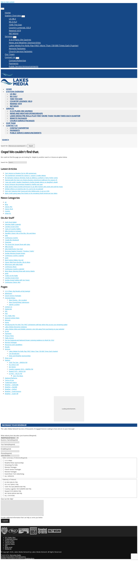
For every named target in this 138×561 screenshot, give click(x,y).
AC (6, 202)
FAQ (6, 313)
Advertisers (8, 293)
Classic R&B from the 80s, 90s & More (17, 262)
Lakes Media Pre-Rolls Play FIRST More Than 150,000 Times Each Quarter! (43, 45)
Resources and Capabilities (13, 345)
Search (31, 146)
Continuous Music (11, 267)
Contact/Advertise (17, 60)
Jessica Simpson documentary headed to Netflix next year (24, 184)
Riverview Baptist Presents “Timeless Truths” (19, 251)
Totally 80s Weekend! (12, 240)
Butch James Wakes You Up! (14, 260)
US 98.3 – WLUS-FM (15, 374)
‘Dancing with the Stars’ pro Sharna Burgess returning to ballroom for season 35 (31, 180)
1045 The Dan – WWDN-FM (18, 362)
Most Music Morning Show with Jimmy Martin (20, 271)
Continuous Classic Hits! (12, 282)
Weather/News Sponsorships (14, 463)
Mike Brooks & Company (13, 231)
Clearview (8, 242)
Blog (6, 204)
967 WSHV (13, 33)
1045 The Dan (15, 24)
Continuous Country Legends (14, 256)
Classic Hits (8, 207)
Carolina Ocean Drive (12, 227)
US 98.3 (12, 18)
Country (7, 211)
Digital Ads (8, 309)
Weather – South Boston (13, 391)
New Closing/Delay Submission (19, 302)
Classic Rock (9, 209)
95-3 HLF (13, 21)
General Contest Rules (12, 318)
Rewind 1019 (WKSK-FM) (13, 491)
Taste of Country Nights (13, 229)
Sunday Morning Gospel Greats (15, 253)
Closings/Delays (10, 298)
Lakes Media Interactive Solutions (16, 327)
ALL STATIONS (10, 496)
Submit (5, 521)
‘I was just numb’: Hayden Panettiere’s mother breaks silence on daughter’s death (31, 182)
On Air (7, 331)
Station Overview (13, 15)
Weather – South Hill (11, 394)
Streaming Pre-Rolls (11, 465)
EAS (6, 311)
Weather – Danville (11, 387)
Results (7, 347)
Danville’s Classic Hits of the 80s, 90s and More (20, 233)
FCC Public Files (10, 316)
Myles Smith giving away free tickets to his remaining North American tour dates (31, 193)
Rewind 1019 (15, 30)
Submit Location (14, 305)
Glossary (8, 320)
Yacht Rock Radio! (11, 222)
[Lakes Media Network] (14, 77)
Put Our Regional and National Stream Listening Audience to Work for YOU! (29, 340)
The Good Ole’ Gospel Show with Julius (17, 244)
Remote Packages (17, 48)
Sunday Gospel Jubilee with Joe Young (17, 280)
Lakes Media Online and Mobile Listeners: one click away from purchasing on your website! (34, 329)
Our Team (10, 54)
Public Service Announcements (23, 66)
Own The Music (18, 376)
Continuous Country (11, 238)
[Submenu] (23, 16)
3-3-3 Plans (8, 460)
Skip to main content (7, 2)
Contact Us (10, 57)
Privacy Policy (9, 336)
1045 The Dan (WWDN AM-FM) (15, 487)
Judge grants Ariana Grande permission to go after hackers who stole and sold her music (34, 187)
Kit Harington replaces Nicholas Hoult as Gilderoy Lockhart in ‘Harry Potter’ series (31, 178)
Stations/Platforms (11, 378)
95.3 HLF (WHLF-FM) (11, 484)
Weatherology (29, 558)
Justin (6, 258)
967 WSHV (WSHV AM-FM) (13, 493)
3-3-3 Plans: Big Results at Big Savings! (17, 291)
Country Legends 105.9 (20, 27)
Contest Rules (10, 544)
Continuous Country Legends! (14, 269)
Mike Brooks (9, 247)
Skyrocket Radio (15, 555)
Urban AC (8, 213)
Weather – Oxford (11, 389)
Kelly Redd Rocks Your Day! (14, 249)
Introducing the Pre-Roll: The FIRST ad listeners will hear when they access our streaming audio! (36, 325)
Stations (7, 360)
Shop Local (8, 358)
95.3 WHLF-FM (14, 365)
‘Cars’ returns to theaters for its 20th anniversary (20, 173)
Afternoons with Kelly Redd (14, 264)
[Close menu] (2, 9)
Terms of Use (9, 380)
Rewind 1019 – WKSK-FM (17, 371)
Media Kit (8, 549)
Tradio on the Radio (11, 276)
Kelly (6, 235)
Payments (13, 63)
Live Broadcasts (14, 353)
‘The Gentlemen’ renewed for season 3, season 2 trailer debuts (25, 175)
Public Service (9, 338)
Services (9, 36)
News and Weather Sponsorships (25, 42)
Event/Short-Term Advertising (14, 474)
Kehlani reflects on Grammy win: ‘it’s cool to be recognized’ (24, 189)
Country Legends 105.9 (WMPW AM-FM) (18, 489)
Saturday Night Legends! (13, 224)
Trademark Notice (11, 382)
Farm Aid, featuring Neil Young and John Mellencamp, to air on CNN (27, 191)
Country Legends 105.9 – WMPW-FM (21, 369)
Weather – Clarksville (11, 385)
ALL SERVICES (9, 476)
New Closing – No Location (18, 300)
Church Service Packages (20, 51)
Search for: (4, 146)
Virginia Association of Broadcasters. (13, 557)
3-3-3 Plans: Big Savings (20, 39)
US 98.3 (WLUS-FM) (11, 482)
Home (8, 12)
